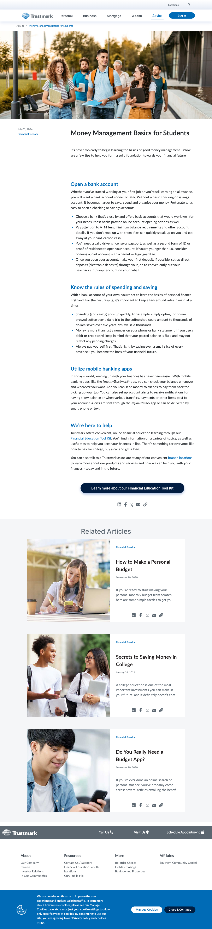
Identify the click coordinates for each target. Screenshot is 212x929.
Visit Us (140, 832)
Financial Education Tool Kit (91, 438)
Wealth (137, 16)
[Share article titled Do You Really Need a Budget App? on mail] (154, 805)
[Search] (188, 4)
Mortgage (114, 16)
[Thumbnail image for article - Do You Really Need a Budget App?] (68, 770)
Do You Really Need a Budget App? (139, 756)
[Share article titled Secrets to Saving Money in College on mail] (154, 710)
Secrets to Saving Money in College (146, 661)
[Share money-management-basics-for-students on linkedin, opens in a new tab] (119, 504)
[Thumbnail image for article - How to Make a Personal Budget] (68, 580)
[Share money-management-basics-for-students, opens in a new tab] (138, 504)
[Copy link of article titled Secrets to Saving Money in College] (161, 710)
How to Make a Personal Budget (143, 566)
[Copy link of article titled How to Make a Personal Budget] (161, 615)
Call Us (104, 832)
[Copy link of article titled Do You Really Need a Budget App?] (161, 805)
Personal (66, 16)
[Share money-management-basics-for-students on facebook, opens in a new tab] (125, 504)
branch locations (180, 458)
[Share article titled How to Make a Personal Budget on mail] (154, 615)
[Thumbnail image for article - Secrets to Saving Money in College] (68, 675)
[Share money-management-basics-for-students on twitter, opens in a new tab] (131, 504)
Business (89, 16)
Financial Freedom (28, 134)
